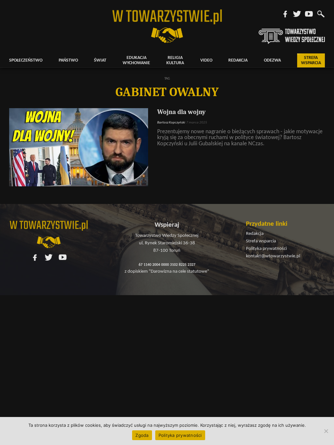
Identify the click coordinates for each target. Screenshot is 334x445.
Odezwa (272, 60)
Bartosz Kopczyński (171, 122)
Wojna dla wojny (181, 112)
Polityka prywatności (180, 435)
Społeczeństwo (25, 60)
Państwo (68, 60)
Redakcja (238, 60)
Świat (100, 60)
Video (206, 60)
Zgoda (141, 435)
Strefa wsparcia (311, 60)
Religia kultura (175, 60)
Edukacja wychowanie (136, 60)
